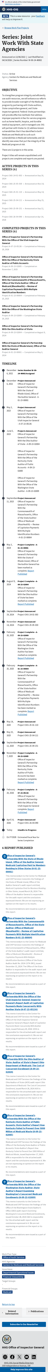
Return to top (8, 1304)
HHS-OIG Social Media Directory (19, 1362)
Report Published (26, 604)
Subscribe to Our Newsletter (24, 1324)
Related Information (11, 1312)
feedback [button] (40, 16)
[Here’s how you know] (24, 3)
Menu (44, 9)
